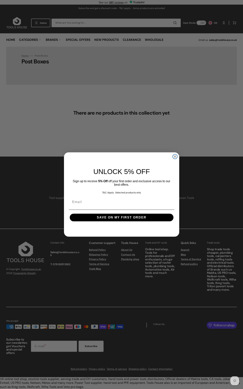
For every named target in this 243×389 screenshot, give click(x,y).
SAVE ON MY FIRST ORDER (121, 217)
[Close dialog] (175, 156)
